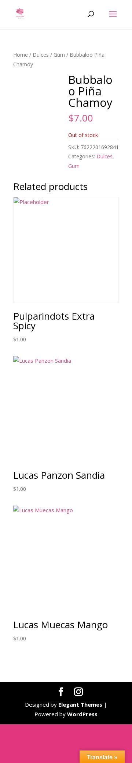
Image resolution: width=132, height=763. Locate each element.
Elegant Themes (80, 704)
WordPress (82, 714)
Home (20, 54)
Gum (59, 54)
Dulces (41, 54)
